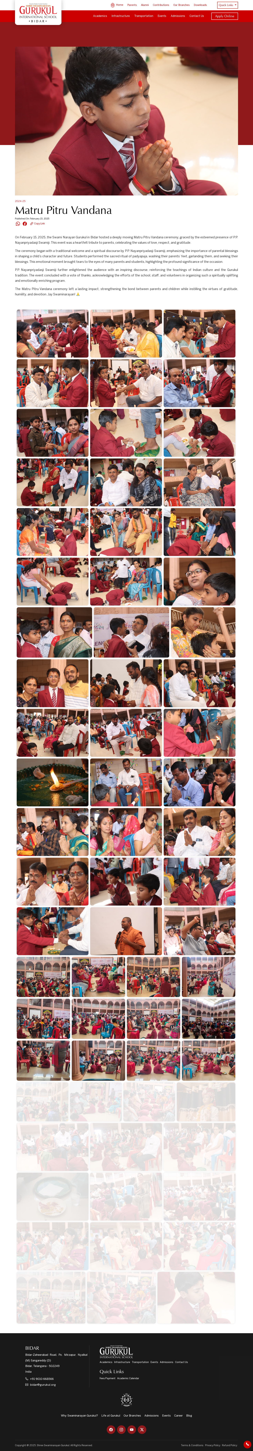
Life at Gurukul (110, 1415)
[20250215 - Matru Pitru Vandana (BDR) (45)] (199, 733)
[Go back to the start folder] (20, 303)
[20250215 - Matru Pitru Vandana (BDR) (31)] (126, 582)
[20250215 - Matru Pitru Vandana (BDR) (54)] (52, 882)
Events (162, 16)
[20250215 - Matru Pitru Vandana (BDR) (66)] (98, 977)
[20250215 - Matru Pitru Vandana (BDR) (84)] (206, 1101)
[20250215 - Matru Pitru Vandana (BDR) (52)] (199, 832)
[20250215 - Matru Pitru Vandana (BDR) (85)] (52, 1147)
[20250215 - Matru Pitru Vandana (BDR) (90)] (199, 1197)
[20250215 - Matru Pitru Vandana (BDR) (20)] (52, 532)
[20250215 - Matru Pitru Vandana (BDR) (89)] (126, 1197)
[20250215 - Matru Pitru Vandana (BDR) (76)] (43, 1061)
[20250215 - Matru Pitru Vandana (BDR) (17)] (126, 482)
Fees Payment (107, 1378)
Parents (132, 5)
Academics (100, 16)
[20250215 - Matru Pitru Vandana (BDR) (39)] (126, 683)
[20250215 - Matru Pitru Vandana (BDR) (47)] (52, 782)
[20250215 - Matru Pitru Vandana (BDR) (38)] (52, 683)
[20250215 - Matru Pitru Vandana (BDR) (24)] (199, 532)
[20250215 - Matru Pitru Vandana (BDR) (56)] (199, 882)
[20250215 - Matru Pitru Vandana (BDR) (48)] (126, 782)
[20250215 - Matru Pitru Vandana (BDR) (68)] (208, 977)
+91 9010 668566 (42, 1379)
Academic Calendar (128, 1378)
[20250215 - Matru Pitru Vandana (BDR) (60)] (52, 931)
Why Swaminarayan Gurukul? (79, 1415)
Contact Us (196, 16)
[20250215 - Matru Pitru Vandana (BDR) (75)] (208, 1019)
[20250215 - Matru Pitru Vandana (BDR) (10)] (126, 383)
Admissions (178, 16)
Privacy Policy (212, 1445)
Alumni (145, 5)
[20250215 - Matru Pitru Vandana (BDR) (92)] (126, 1246)
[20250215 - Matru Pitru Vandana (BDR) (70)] (43, 1019)
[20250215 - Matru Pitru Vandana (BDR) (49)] (199, 782)
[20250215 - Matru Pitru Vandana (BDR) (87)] (199, 1147)
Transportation (143, 16)
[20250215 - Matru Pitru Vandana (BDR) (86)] (126, 1147)
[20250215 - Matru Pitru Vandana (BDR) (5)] (52, 334)
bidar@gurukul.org (43, 1384)
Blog (189, 1415)
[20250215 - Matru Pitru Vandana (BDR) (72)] (98, 1019)
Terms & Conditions (192, 1445)
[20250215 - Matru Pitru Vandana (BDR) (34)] (54, 632)
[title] (196, 1298)
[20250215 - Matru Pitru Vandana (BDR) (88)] (52, 1197)
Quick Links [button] (226, 5)
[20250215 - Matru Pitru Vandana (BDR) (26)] (52, 582)
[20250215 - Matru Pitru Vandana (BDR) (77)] (98, 1061)
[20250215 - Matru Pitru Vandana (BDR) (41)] (199, 683)
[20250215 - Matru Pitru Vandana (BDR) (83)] (149, 1101)
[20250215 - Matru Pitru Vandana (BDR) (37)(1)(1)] (203, 632)
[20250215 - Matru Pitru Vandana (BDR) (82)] (96, 1101)
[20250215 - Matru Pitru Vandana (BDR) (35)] (131, 632)
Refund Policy (229, 1445)
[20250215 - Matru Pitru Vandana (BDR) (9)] (52, 383)
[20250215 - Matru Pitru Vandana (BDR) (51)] (126, 832)
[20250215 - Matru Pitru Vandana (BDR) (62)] (126, 931)
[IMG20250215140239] (121, 1298)
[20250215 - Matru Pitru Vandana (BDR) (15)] (199, 433)
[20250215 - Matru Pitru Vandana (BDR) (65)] (43, 977)
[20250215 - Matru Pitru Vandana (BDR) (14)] (126, 433)
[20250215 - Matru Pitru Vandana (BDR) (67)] (153, 977)
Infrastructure (121, 16)
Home (119, 5)
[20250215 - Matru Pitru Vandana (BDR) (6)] (126, 334)
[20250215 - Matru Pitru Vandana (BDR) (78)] (153, 1061)
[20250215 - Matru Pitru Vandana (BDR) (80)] (42, 1101)
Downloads (200, 5)
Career (178, 1415)
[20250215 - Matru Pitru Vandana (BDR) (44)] (126, 733)
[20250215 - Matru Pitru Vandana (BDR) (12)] (52, 433)
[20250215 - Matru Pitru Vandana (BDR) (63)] (199, 931)
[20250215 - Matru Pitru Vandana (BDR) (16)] (52, 482)
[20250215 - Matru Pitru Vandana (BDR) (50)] (52, 832)
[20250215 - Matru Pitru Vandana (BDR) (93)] (199, 1246)
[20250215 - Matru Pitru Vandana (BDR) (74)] (153, 1019)
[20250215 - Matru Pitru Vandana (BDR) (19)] (199, 482)
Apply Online (224, 16)
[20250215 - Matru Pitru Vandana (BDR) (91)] (52, 1246)
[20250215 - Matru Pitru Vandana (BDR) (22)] (126, 532)
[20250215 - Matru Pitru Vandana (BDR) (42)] (52, 733)
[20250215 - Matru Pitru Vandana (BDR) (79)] (208, 1061)
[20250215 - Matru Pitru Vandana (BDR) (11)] (199, 383)
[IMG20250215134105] (51, 1298)
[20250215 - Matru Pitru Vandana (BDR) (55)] (126, 882)
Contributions (161, 5)
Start (29, 303)
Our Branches (181, 5)
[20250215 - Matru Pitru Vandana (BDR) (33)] (199, 582)
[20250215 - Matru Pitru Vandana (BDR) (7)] (199, 334)
